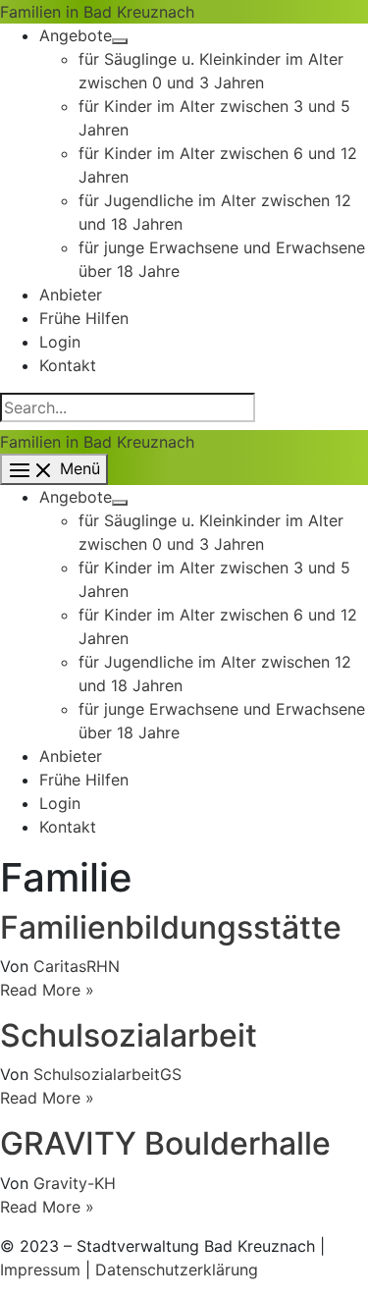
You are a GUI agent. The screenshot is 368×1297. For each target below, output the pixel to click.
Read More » (47, 990)
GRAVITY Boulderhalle (165, 1143)
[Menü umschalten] (120, 41)
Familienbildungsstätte (171, 927)
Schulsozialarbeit (128, 1035)
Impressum (40, 1269)
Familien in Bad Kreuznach (97, 12)
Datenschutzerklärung (176, 1269)
